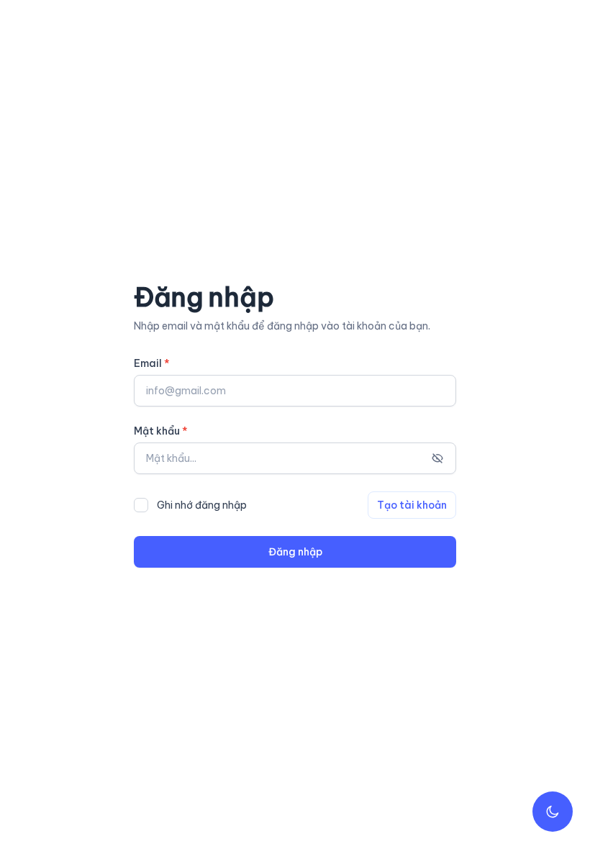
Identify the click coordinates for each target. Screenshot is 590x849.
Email (152, 363)
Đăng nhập (295, 551)
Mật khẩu (161, 430)
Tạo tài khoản (412, 505)
